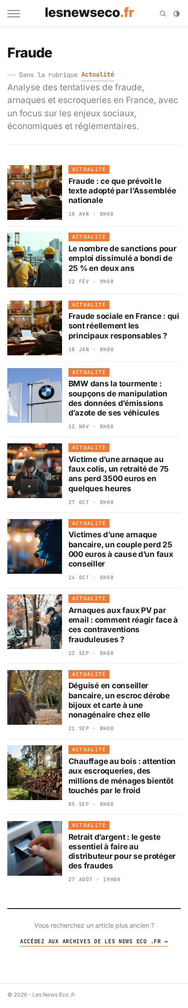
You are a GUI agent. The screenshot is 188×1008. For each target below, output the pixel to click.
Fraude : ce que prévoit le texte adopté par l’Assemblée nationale (122, 191)
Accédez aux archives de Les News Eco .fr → (94, 941)
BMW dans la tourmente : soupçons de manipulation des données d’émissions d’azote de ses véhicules (117, 398)
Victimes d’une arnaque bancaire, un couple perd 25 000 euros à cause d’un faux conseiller (120, 549)
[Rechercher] (163, 14)
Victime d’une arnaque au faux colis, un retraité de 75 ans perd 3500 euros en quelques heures (118, 474)
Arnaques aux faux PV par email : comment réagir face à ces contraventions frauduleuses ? (123, 625)
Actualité (97, 74)
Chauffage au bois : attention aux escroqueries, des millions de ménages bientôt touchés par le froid (122, 776)
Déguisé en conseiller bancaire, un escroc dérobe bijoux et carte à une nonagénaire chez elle (119, 700)
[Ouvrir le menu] (13, 13)
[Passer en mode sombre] (176, 14)
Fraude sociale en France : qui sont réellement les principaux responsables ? (123, 326)
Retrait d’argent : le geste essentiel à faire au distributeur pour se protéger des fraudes (122, 851)
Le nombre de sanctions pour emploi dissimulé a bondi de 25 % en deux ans (122, 258)
